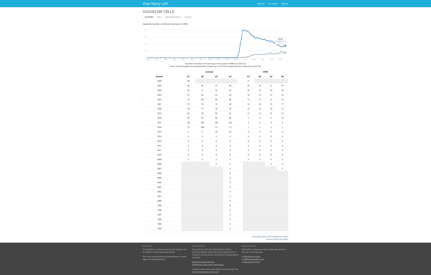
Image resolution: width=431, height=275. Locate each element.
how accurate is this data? (277, 239)
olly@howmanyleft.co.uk (253, 259)
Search (261, 3)
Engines (188, 17)
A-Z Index (273, 3)
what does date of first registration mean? (270, 236)
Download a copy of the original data (208, 264)
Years (159, 17)
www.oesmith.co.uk (251, 262)
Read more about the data (203, 262)
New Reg (173, 17)
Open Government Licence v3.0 (205, 272)
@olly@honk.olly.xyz (252, 256)
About (284, 3)
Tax (149, 17)
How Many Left (155, 3)
